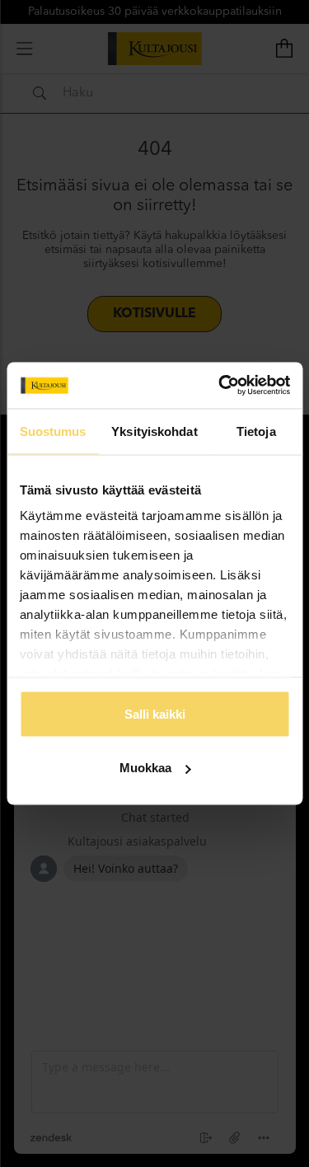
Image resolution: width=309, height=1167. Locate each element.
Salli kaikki (154, 713)
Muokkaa (145, 768)
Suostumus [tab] (53, 431)
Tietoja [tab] (256, 431)
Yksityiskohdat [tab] (154, 431)
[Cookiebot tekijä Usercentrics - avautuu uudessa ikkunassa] (220, 385)
